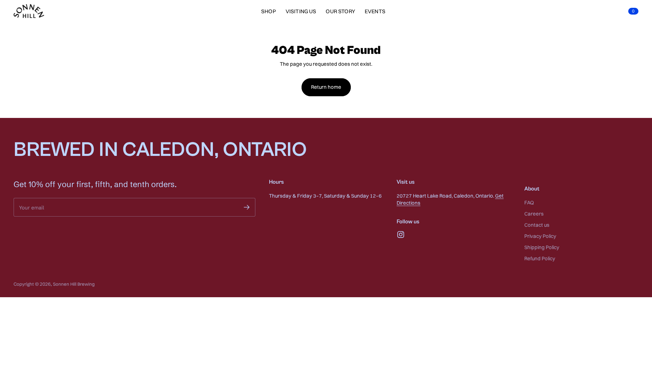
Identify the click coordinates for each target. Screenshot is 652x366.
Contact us (536, 225)
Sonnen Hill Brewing (74, 284)
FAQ (529, 202)
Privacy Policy (540, 236)
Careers (534, 213)
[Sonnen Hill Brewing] (29, 11)
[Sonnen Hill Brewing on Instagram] (401, 234)
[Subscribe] (246, 207)
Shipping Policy (541, 247)
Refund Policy (539, 258)
